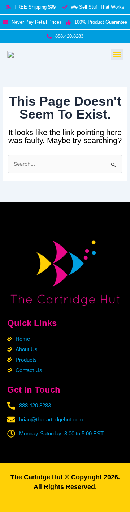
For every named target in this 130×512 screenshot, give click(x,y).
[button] (117, 54)
